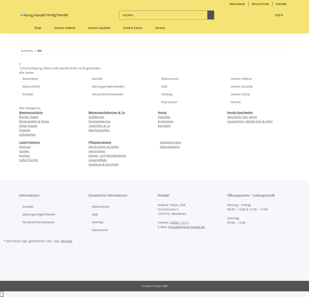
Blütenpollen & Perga (34, 121)
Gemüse (25, 147)
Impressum (169, 102)
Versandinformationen (108, 94)
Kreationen (165, 121)
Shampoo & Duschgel (103, 164)
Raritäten (164, 126)
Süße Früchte (28, 160)
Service (236, 102)
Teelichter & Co (99, 126)
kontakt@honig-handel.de (186, 227)
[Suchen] (210, 15)
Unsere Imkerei (241, 79)
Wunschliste (260, 4)
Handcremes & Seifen (103, 147)
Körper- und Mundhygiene (107, 156)
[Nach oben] (1, 294)
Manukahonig (170, 147)
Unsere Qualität (242, 86)
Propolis (24, 130)
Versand (66, 241)
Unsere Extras (240, 94)
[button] (260, 15)
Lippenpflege (97, 160)
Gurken (24, 151)
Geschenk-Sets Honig (242, 117)
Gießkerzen (96, 117)
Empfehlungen (170, 142)
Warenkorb (237, 4)
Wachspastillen (99, 130)
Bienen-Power (29, 117)
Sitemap (167, 94)
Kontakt (281, 4)
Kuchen (24, 156)
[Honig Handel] (24, 27)
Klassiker (164, 117)
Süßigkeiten (27, 135)
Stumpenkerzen (99, 121)
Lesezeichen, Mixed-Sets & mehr (250, 121)
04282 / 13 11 (179, 223)
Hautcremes (97, 151)
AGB (164, 86)
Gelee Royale (28, 126)
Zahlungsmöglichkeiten (108, 86)
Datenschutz (170, 79)
